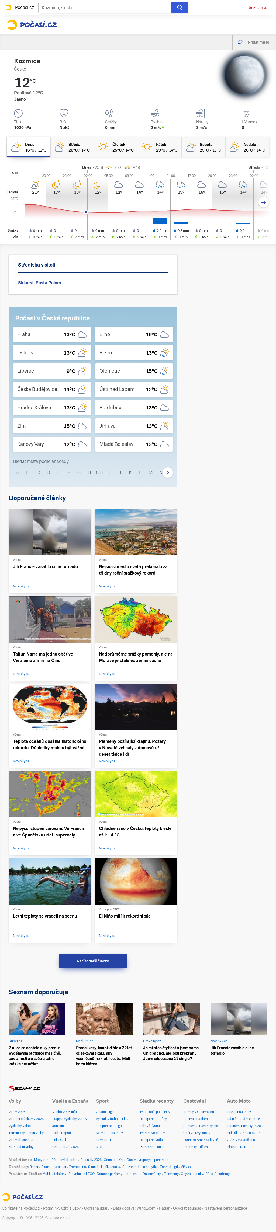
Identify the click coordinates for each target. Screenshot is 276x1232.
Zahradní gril (169, 1167)
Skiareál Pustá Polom (39, 282)
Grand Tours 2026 (65, 1147)
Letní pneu (132, 1174)
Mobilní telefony (54, 1174)
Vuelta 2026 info (64, 1112)
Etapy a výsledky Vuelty (69, 1119)
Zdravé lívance (150, 1126)
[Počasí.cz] (32, 25)
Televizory (171, 1174)
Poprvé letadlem (195, 1119)
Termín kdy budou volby (26, 1133)
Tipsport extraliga (109, 1126)
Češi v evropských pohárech (147, 1160)
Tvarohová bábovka (154, 1133)
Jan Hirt (58, 1126)
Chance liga (105, 1112)
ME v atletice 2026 (109, 1133)
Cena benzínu (114, 1160)
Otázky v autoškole (241, 1140)
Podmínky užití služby (62, 1208)
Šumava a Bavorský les (200, 1126)
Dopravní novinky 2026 (244, 1126)
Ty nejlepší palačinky (155, 1112)
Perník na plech (151, 1147)
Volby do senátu (21, 1140)
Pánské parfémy (217, 1174)
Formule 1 (103, 1140)
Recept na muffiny (153, 1119)
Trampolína (77, 1167)
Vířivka (186, 1167)
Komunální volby (21, 1147)
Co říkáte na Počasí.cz (21, 1208)
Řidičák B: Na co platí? (243, 1133)
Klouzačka (112, 1167)
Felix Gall (59, 1140)
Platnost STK (236, 1147)
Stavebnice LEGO (81, 1174)
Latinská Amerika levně (200, 1140)
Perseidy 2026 (91, 1160)
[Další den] (263, 202)
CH (99, 472)
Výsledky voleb (20, 1126)
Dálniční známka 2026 (243, 1119)
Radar (164, 1208)
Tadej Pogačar (63, 1133)
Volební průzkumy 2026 (26, 1119)
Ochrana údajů (96, 1208)
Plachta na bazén (54, 1167)
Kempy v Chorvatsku (198, 1112)
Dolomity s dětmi (196, 1147)
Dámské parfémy (109, 1174)
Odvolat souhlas (187, 1208)
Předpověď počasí (64, 1160)
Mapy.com (41, 1160)
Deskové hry (152, 1174)
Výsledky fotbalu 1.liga (112, 1119)
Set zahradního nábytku (140, 1167)
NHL (99, 1147)
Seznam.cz (258, 7)
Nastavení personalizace (226, 1208)
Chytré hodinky (192, 1174)
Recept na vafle (151, 1140)
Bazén (34, 1167)
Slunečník (95, 1167)
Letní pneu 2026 (239, 1112)
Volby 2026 (17, 1112)
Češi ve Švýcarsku (196, 1133)
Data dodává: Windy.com (134, 1208)
